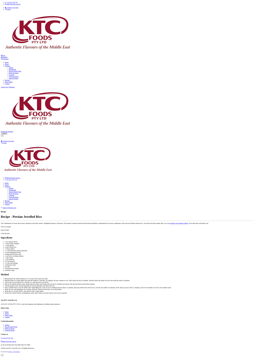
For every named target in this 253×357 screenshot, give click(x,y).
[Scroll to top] (2, 355)
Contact (7, 84)
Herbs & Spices (13, 73)
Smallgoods (12, 69)
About (7, 64)
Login (4, 143)
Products (7, 66)
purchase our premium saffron (178, 223)
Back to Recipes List (9, 208)
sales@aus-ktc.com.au (9, 341)
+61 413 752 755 (7, 338)
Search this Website (7, 131)
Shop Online (9, 82)
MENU (5, 133)
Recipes (7, 80)
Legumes (11, 75)
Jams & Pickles (13, 78)
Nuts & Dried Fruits (15, 71)
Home (7, 62)
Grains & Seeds (13, 76)
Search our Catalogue (8, 87)
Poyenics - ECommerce (14, 351)
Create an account (8, 141)
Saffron (11, 68)
